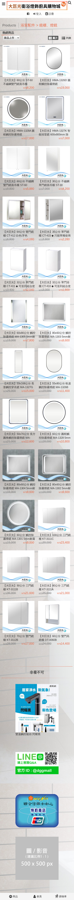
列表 (68, 38)
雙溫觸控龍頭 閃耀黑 (27, 734)
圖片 (55, 38)
